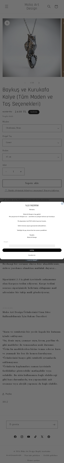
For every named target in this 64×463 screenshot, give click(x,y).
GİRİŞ (32, 250)
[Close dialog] (62, 204)
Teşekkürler (32, 255)
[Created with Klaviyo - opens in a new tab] (32, 260)
